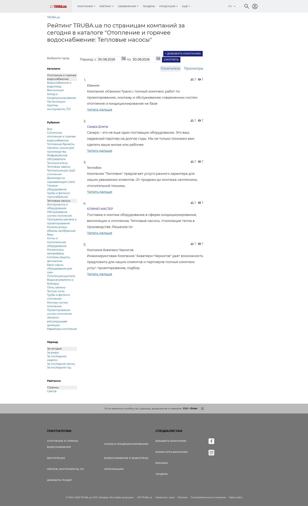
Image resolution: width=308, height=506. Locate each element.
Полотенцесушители (61, 276)
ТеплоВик (94, 167)
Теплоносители (57, 163)
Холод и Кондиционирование (61, 96)
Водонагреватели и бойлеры (60, 281)
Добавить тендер (59, 480)
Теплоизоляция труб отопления (61, 172)
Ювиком (93, 85)
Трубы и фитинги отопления (58, 296)
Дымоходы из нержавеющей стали (61, 179)
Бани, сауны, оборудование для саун (59, 268)
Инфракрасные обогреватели (57, 157)
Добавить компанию (170, 440)
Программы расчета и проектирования (61, 221)
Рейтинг (105, 6)
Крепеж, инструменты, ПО (59, 107)
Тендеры (149, 6)
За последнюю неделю (56, 358)
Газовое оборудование (56, 187)
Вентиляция (55, 90)
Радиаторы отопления (62, 329)
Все (49, 129)
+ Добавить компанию (183, 53)
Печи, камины (56, 287)
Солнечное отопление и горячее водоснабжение (61, 136)
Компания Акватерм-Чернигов (110, 250)
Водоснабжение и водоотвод (59, 84)
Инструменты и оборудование (57, 206)
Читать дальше (99, 110)
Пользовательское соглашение (208, 497)
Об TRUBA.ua (144, 497)
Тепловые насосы (58, 200)
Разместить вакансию (171, 451)
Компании (85, 6)
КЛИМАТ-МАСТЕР (100, 209)
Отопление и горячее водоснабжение (61, 77)
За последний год (59, 367)
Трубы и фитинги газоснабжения (58, 195)
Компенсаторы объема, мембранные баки (61, 231)
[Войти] (255, 6)
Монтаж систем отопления (57, 304)
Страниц (53, 387)
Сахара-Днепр (97, 126)
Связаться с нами (164, 497)
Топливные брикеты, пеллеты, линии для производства (61, 148)
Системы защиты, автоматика (58, 259)
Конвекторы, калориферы (55, 251)
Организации (56, 101)
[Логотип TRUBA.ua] (61, 6)
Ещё (185, 6)
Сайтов (52, 391)
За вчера (53, 352)
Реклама (161, 463)
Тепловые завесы (58, 166)
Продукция (167, 6)
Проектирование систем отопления (59, 311)
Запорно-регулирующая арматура (57, 321)
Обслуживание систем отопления (59, 213)
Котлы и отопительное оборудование (56, 242)
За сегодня (54, 348)
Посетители (170, 68)
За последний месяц (61, 363)
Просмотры (193, 68)
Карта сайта (235, 497)
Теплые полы (56, 291)
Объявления (127, 6)
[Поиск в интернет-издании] (246, 6)
